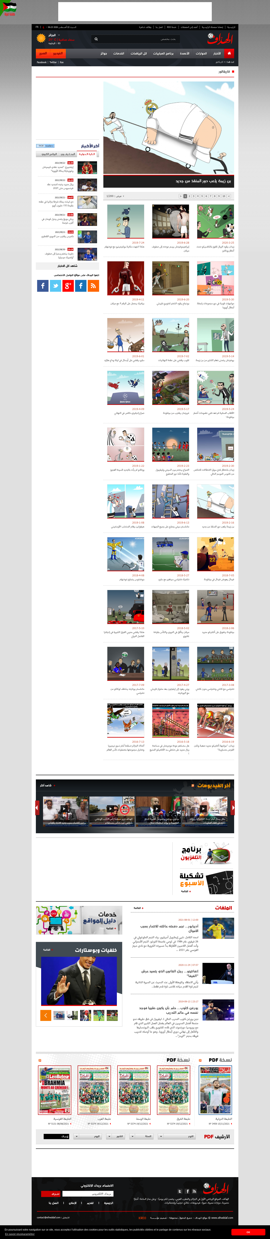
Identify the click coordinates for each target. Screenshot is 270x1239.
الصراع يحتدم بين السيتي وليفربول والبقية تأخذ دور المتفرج (172, 471)
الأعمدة (184, 54)
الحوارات (201, 54)
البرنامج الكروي (49, 154)
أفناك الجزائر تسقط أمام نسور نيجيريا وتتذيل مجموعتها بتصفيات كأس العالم (125, 747)
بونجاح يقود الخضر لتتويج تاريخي (173, 303)
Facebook (41, 62)
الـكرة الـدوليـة (87, 154)
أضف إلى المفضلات (189, 27)
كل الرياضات (139, 54)
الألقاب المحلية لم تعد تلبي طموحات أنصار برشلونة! (213, 415)
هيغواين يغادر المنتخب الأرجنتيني (127, 526)
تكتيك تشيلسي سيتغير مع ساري (173, 579)
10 (224, 196)
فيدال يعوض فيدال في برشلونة (219, 579)
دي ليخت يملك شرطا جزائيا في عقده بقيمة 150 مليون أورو (56, 203)
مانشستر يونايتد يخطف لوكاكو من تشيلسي (127, 691)
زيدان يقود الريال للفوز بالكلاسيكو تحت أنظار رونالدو (215, 248)
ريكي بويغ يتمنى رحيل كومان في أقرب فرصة (57, 221)
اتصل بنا (159, 27)
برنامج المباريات (163, 54)
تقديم (90, 1203)
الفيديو (58, 53)
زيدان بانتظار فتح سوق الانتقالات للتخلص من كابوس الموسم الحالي (214, 471)
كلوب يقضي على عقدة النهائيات (173, 360)
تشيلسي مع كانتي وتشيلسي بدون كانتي (215, 689)
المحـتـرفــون (68, 154)
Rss (61, 62)
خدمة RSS (171, 27)
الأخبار (217, 54)
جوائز (104, 54)
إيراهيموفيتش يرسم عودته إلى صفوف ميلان (170, 248)
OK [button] (248, 1232)
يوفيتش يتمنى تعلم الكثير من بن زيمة (215, 360)
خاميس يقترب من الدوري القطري (57, 236)
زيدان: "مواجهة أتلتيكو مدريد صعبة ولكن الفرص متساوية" (214, 747)
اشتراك (55, 1193)
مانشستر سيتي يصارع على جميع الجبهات (170, 526)
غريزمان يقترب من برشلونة (176, 413)
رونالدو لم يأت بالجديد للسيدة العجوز (127, 469)
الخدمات (118, 54)
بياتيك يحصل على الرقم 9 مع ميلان (127, 303)
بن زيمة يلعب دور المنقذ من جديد (218, 526)
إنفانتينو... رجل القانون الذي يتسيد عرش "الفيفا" (169, 973)
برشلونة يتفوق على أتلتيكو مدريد (218, 632)
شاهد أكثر (45, 785)
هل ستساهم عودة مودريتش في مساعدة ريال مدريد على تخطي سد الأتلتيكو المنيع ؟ (169, 749)
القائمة (184, 891)
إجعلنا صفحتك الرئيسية (212, 27)
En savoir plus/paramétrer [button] (20, 1234)
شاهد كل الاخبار (67, 266)
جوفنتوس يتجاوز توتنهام (132, 579)
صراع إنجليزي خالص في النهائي (129, 413)
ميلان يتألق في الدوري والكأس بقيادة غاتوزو (171, 634)
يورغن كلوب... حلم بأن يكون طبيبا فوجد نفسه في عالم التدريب (168, 1010)
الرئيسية (231, 27)
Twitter (53, 62)
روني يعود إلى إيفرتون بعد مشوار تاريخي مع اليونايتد (170, 691)
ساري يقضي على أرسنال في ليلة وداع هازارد (124, 360)
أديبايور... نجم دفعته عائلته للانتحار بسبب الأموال (169, 928)
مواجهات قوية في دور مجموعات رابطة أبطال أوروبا (215, 305)
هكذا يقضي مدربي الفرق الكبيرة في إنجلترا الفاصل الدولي (124, 634)
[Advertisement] (135, 11)
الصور (43, 53)
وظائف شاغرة (145, 27)
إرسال (65, 1136)
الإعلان (72, 1203)
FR (37, 26)
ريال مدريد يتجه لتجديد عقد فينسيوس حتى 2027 (60, 186)
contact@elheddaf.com (48, 1217)
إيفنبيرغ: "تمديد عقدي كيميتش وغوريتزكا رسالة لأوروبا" (57, 169)
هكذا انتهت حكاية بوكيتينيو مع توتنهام (124, 246)
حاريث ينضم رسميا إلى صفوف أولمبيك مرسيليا (59, 255)
